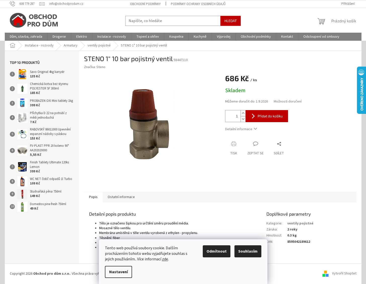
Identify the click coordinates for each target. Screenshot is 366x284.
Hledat (230, 21)
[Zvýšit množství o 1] (243, 113)
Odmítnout (217, 251)
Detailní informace (238, 129)
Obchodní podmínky (145, 4)
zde (165, 259)
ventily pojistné (300, 223)
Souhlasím (248, 251)
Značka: (94, 67)
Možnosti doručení (288, 101)
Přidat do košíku (270, 116)
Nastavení (118, 272)
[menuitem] (26, 37)
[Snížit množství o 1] (243, 119)
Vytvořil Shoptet (344, 273)
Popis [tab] (93, 197)
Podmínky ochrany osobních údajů (198, 4)
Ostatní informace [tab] (121, 197)
